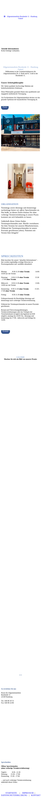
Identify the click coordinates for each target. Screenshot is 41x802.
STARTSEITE (11, 793)
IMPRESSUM (28, 793)
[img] (20, 33)
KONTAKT (35, 795)
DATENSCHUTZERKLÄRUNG (14, 795)
